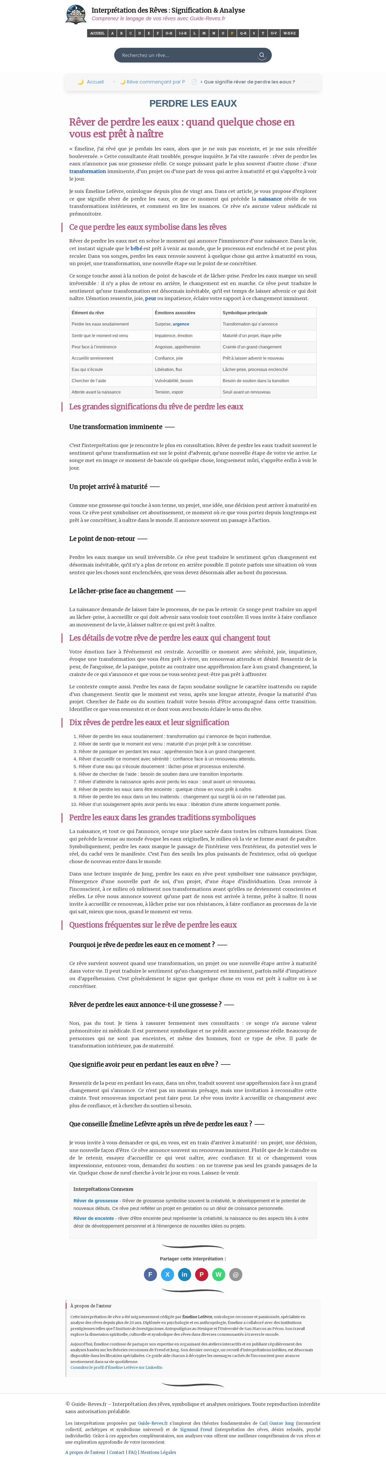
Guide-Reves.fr (153, 1423)
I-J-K (183, 33)
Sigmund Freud (196, 1429)
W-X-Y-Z (290, 33)
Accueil (97, 33)
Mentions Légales (158, 1452)
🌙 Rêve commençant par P (152, 81)
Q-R (243, 33)
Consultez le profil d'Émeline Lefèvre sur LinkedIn (116, 1367)
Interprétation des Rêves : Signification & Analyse (168, 10)
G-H (169, 33)
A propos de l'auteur (85, 1452)
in (184, 1274)
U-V (274, 33)
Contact (116, 1452)
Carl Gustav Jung (276, 1423)
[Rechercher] (262, 55)
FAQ (132, 1452)
